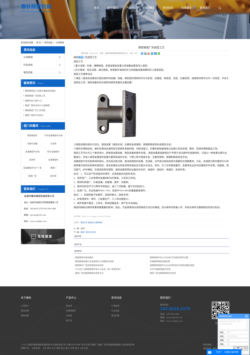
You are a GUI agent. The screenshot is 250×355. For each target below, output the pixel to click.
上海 (81, 348)
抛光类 (53, 176)
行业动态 (28, 65)
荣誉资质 (25, 316)
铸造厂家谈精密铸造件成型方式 (89, 273)
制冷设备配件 (53, 152)
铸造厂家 (32, 176)
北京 (86, 348)
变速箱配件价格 (32, 152)
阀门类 (69, 320)
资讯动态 (168, 7)
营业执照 (25, 311)
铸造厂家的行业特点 (34, 115)
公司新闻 (60, 42)
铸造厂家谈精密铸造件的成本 (163, 273)
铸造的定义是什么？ (34, 101)
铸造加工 (91, 223)
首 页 (38, 42)
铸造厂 (53, 168)
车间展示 (149, 7)
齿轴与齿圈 (32, 144)
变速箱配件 (53, 160)
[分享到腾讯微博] (152, 53)
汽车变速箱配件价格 (53, 135)
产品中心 (131, 7)
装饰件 (32, 160)
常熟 (58, 348)
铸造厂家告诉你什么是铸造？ (38, 105)
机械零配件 (71, 311)
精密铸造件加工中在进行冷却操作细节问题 (169, 257)
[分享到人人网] (155, 53)
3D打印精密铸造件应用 (160, 269)
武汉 (77, 348)
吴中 (49, 348)
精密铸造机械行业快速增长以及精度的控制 (94, 261)
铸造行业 (84, 223)
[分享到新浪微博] (149, 53)
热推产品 (25, 348)
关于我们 (112, 7)
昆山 (63, 348)
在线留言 (186, 7)
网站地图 (207, 345)
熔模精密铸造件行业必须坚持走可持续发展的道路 (172, 265)
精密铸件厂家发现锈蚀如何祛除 (89, 265)
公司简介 (25, 306)
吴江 (68, 348)
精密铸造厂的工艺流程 (35, 110)
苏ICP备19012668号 (72, 345)
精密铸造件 (32, 135)
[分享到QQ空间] (145, 53)
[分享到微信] (159, 53)
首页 (96, 7)
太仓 (54, 348)
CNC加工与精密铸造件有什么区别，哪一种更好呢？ (98, 269)
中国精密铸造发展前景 (160, 261)
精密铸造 (98, 223)
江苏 (44, 348)
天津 (72, 348)
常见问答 (28, 72)
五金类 (53, 144)
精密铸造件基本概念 (84, 257)
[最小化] (246, 316)
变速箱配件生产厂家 (32, 168)
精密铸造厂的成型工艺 (35, 96)
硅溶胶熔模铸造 (114, 345)
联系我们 (205, 7)
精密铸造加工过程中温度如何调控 (40, 91)
